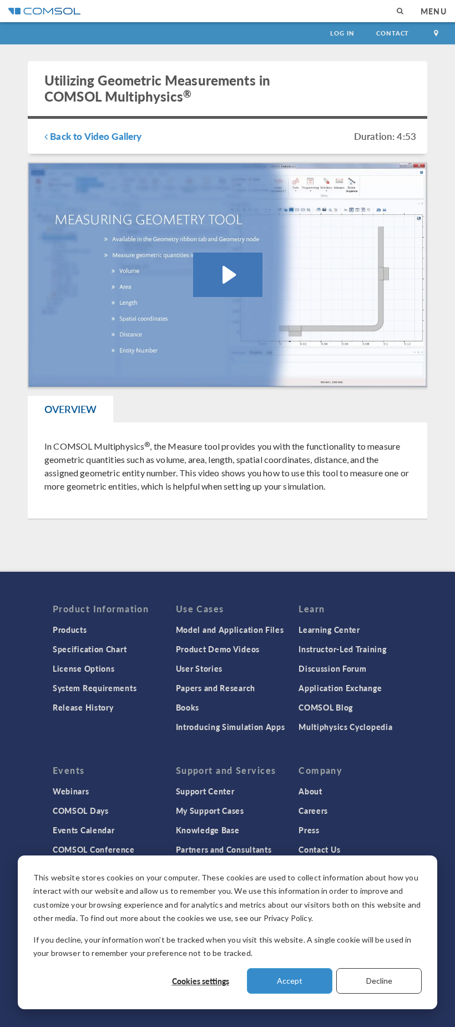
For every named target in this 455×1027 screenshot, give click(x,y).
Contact (392, 33)
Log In (342, 33)
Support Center (205, 791)
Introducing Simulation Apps (230, 726)
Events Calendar (84, 829)
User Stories (199, 668)
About (310, 791)
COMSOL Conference (94, 849)
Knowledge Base (208, 829)
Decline (379, 980)
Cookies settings (200, 980)
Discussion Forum (332, 668)
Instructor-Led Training (342, 649)
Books (188, 707)
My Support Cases (210, 810)
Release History (83, 707)
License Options (84, 668)
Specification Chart (90, 649)
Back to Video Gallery (94, 136)
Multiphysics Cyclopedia (345, 726)
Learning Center (329, 629)
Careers (313, 810)
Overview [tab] (70, 409)
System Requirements (94, 687)
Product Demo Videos (218, 649)
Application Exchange (340, 687)
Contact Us (319, 849)
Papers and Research (215, 687)
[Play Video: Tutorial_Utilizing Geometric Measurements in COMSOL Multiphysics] (227, 275)
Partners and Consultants (224, 849)
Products (70, 629)
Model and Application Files (230, 629)
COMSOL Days (81, 810)
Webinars (71, 791)
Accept (289, 980)
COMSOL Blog (326, 707)
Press (309, 829)
